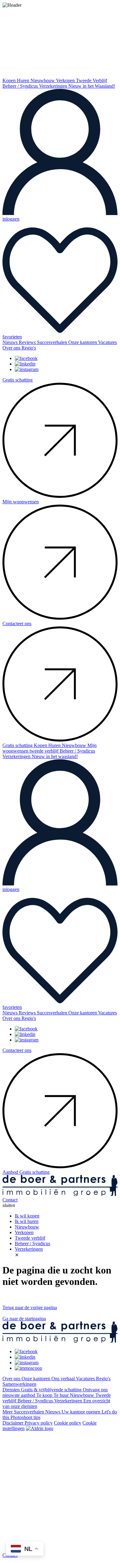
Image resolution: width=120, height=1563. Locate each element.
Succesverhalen (52, 342)
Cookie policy (67, 1422)
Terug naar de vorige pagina (29, 1307)
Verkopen (66, 80)
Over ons (12, 347)
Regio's (29, 347)
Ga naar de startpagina (24, 1318)
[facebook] (26, 358)
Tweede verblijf (30, 1238)
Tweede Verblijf (91, 80)
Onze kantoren (83, 342)
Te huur (62, 1395)
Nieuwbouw (43, 80)
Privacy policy (39, 1422)
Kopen (9, 80)
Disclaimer (13, 1422)
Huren (23, 80)
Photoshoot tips (25, 1417)
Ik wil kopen (27, 1215)
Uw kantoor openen (82, 1411)
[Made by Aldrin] (39, 1428)
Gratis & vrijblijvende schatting (52, 1389)
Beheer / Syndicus (20, 86)
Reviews (28, 342)
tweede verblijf (45, 751)
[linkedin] (25, 363)
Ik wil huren (26, 1221)
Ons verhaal (63, 1378)
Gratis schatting (18, 745)
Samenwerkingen (19, 1384)
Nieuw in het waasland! (55, 756)
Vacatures (107, 342)
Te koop (45, 1395)
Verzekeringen (53, 86)
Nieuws (10, 342)
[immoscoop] (28, 1368)
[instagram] (26, 369)
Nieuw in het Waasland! (91, 86)
